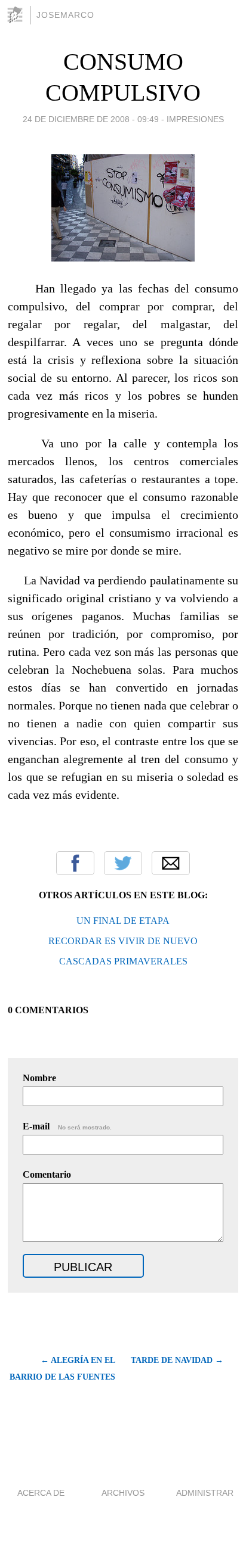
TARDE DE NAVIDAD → (177, 1360)
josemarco (65, 15)
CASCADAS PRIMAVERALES (123, 961)
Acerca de (40, 1493)
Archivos (123, 1493)
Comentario (47, 1174)
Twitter (123, 863)
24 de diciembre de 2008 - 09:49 (91, 119)
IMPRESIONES (195, 119)
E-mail (67, 1126)
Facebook (75, 863)
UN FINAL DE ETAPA (123, 921)
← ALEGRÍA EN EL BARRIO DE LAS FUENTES (62, 1368)
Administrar (204, 1493)
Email (171, 863)
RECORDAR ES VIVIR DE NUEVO (123, 941)
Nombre (39, 1078)
